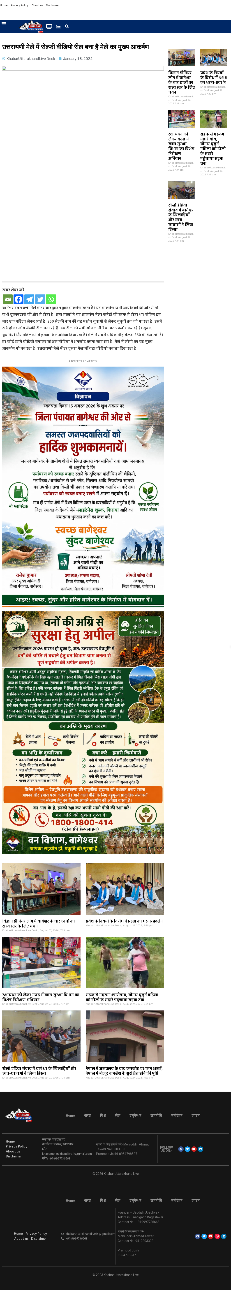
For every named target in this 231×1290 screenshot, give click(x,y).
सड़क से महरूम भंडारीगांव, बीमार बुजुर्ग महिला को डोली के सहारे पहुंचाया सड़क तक (213, 149)
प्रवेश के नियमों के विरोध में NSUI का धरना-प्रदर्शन (213, 78)
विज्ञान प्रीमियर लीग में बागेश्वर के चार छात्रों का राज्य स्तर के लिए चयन (181, 83)
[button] (3, 23)
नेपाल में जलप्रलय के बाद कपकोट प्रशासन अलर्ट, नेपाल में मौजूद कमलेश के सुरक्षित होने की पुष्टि (124, 1071)
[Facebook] (18, 299)
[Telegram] (29, 299)
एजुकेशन (135, 1115)
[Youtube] (194, 1149)
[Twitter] (40, 299)
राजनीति (156, 1115)
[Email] (8, 299)
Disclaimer (52, 5)
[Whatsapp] (51, 299)
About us (37, 5)
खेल (117, 1115)
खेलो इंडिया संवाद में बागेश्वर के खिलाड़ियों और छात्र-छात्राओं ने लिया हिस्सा (181, 217)
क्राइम (196, 1115)
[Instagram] (217, 1236)
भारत (87, 1115)
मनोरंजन (176, 1115)
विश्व (103, 1115)
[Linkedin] (200, 1149)
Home (4, 5)
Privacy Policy (19, 5)
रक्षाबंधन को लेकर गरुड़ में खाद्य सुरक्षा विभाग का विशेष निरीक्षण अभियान (181, 146)
